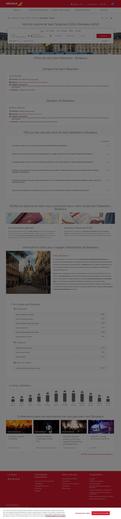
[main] (60, 513)
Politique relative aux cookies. (55, 516)
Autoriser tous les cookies (101, 513)
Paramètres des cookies (82, 513)
